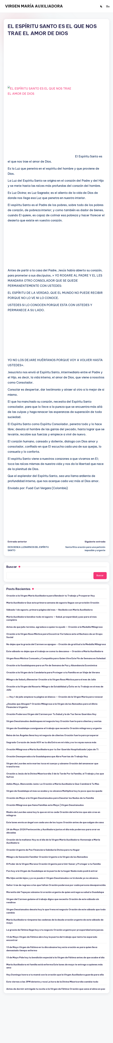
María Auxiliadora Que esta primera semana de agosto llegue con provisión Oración (52, 602)
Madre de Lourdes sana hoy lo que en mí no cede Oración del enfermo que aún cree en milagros (53, 814)
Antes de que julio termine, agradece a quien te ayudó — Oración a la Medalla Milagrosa (54, 627)
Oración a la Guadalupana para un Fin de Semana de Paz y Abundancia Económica (51, 665)
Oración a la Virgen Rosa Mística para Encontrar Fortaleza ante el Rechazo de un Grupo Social (54, 636)
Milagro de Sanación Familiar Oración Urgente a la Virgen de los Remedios (47, 857)
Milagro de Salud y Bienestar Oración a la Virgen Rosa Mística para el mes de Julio (51, 679)
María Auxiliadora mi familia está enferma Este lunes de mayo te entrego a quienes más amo (54, 966)
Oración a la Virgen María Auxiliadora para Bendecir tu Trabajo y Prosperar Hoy (50, 595)
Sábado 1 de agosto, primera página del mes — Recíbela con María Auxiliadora (49, 610)
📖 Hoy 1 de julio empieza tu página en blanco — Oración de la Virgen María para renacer (54, 697)
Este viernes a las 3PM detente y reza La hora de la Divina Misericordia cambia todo (52, 981)
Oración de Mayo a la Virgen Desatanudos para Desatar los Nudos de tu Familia (50, 798)
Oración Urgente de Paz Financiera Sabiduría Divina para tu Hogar (43, 850)
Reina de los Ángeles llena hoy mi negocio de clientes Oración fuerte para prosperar (52, 735)
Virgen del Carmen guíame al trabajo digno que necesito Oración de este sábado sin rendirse (52, 901)
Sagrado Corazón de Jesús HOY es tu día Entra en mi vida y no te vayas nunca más (51, 742)
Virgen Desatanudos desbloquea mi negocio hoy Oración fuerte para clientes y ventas (54, 721)
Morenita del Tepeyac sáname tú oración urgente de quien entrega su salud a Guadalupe (55, 892)
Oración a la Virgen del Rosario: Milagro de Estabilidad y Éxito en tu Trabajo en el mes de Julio (54, 688)
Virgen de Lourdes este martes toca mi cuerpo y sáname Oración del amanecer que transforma (52, 765)
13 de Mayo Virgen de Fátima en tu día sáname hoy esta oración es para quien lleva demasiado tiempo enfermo (51, 949)
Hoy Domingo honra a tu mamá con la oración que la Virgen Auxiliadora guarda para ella (55, 974)
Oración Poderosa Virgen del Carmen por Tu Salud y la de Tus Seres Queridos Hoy (51, 714)
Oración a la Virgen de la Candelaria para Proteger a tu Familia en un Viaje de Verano (53, 672)
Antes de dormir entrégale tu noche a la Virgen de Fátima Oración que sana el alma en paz (55, 989)
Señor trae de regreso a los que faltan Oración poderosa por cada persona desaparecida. (56, 885)
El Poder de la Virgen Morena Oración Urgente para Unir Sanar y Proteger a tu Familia (53, 864)
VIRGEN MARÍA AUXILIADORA (34, 6)
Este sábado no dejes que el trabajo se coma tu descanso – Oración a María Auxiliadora (54, 651)
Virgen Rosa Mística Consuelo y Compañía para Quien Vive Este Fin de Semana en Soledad (55, 658)
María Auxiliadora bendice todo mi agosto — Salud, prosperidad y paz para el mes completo (51, 618)
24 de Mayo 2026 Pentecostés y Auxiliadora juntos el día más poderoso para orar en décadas (53, 831)
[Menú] (107, 6)
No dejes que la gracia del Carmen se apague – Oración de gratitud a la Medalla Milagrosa (56, 644)
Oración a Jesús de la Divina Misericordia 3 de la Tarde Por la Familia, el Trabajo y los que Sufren (55, 775)
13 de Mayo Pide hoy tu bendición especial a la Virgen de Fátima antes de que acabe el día (55, 957)
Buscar (11, 567)
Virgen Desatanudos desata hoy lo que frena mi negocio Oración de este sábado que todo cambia (56, 911)
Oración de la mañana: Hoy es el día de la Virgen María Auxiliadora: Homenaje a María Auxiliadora (53, 841)
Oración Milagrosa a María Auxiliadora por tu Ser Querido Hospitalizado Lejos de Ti (52, 749)
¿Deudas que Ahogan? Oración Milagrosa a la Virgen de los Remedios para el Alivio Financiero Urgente (52, 705)
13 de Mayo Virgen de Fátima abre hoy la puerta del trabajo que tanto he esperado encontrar (51, 939)
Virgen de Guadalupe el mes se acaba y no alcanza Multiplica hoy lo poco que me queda (54, 791)
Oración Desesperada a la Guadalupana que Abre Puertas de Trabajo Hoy (47, 756)
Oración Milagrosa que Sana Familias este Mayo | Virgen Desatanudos (45, 805)
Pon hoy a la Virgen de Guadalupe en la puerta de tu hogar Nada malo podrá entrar (52, 871)
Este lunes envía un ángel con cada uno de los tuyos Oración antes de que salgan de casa (55, 822)
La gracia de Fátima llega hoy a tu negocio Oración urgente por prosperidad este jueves (54, 930)
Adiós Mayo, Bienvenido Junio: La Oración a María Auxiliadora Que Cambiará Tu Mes (52, 784)
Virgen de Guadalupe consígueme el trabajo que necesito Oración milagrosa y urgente (54, 728)
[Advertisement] (56, 63)
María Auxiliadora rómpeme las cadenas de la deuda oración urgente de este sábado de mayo (54, 921)
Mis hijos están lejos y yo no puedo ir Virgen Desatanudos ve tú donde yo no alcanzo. (52, 878)
